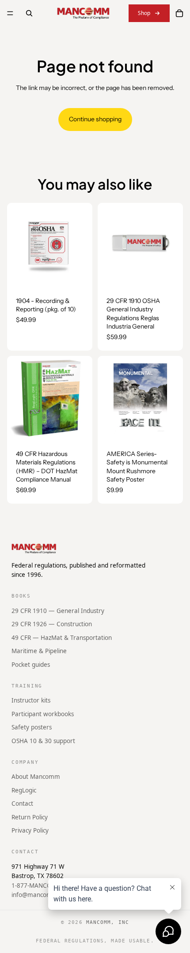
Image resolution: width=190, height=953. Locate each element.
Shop (144, 13)
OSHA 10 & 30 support (43, 741)
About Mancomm (35, 777)
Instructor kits (30, 700)
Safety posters (31, 727)
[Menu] (10, 13)
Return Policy (29, 817)
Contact (22, 803)
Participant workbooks (42, 714)
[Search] (29, 13)
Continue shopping (95, 119)
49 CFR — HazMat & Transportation (61, 637)
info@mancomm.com (41, 895)
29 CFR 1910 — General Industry (57, 610)
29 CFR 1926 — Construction (51, 624)
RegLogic (23, 790)
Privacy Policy (30, 830)
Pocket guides (30, 665)
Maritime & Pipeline (39, 651)
